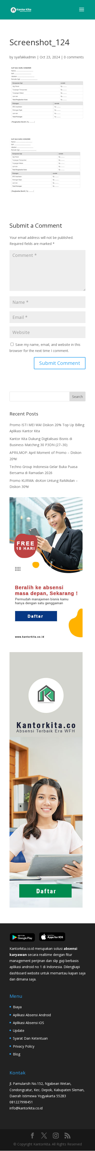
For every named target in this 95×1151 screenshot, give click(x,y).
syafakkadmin (25, 57)
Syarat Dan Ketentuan (30, 1038)
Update (18, 1030)
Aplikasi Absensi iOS (28, 1022)
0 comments (74, 57)
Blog (16, 1054)
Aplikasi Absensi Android (32, 1015)
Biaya (17, 1007)
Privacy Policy (23, 1046)
